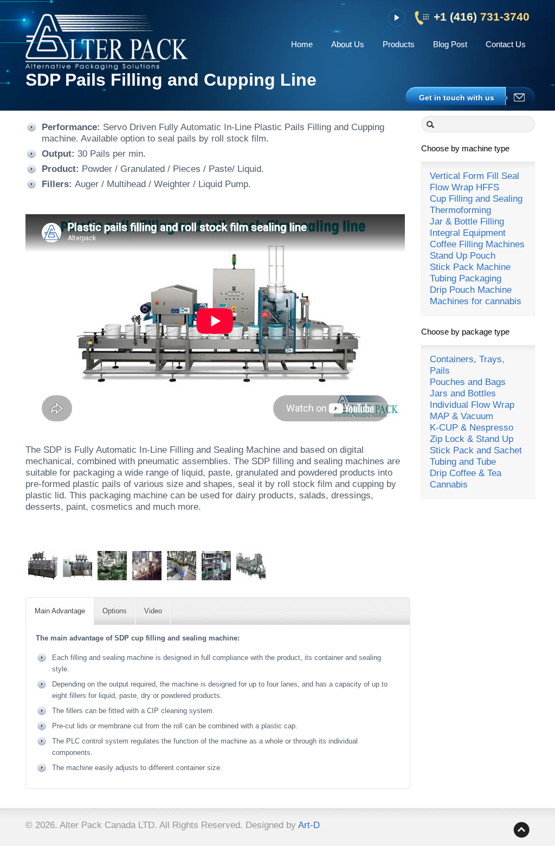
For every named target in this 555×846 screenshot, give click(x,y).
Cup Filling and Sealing (476, 199)
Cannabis (449, 484)
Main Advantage (60, 611)
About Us (347, 44)
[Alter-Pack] (106, 47)
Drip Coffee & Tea (465, 473)
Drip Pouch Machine (471, 290)
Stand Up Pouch (462, 256)
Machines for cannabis (475, 301)
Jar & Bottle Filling (467, 221)
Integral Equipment (468, 233)
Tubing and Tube (463, 462)
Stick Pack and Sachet (476, 450)
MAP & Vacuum (461, 416)
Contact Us (506, 44)
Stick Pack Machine (470, 267)
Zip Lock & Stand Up (471, 439)
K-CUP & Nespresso (471, 427)
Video (153, 611)
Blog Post (450, 44)
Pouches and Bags (468, 382)
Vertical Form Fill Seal (474, 176)
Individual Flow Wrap (472, 405)
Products (399, 44)
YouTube (396, 18)
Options (114, 611)
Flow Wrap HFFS (464, 187)
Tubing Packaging (465, 278)
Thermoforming (460, 210)
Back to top (521, 830)
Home (302, 44)
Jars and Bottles (463, 393)
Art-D (309, 825)
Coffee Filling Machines (477, 244)
